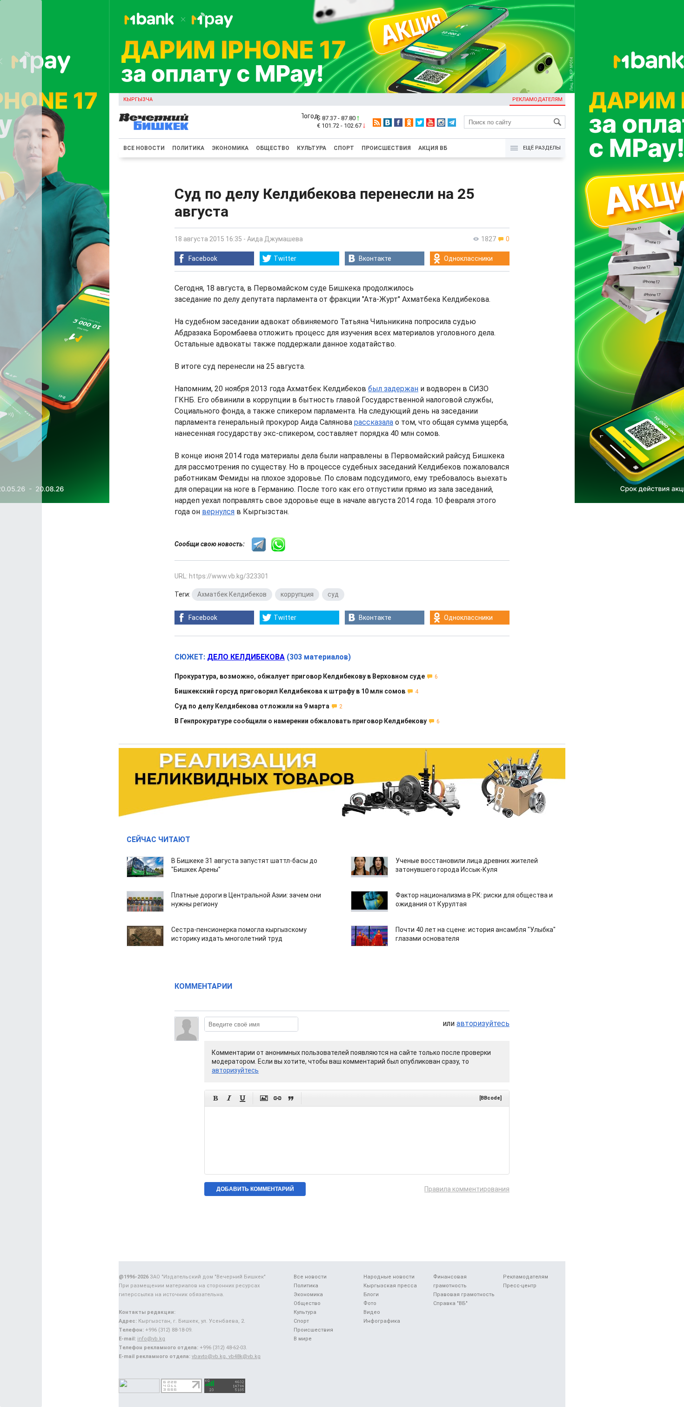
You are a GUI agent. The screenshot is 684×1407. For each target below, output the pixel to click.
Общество (272, 148)
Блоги (371, 1294)
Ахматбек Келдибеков (232, 594)
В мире (303, 1339)
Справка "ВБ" (450, 1303)
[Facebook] (398, 122)
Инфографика (381, 1321)
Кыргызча (138, 99)
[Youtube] (430, 122)
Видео (371, 1312)
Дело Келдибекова (246, 657)
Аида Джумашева (275, 239)
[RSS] (377, 122)
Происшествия (386, 148)
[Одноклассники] (409, 122)
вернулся (218, 511)
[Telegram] (452, 122)
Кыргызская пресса (390, 1286)
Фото (369, 1303)
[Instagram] (441, 122)
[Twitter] (420, 122)
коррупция (297, 594)
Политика (188, 148)
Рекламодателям (537, 99)
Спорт (344, 148)
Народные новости (389, 1277)
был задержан (393, 388)
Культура (311, 148)
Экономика (230, 148)
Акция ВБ (432, 148)
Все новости (144, 148)
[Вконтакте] (387, 122)
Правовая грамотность (464, 1294)
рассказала (373, 422)
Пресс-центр (519, 1286)
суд (333, 594)
